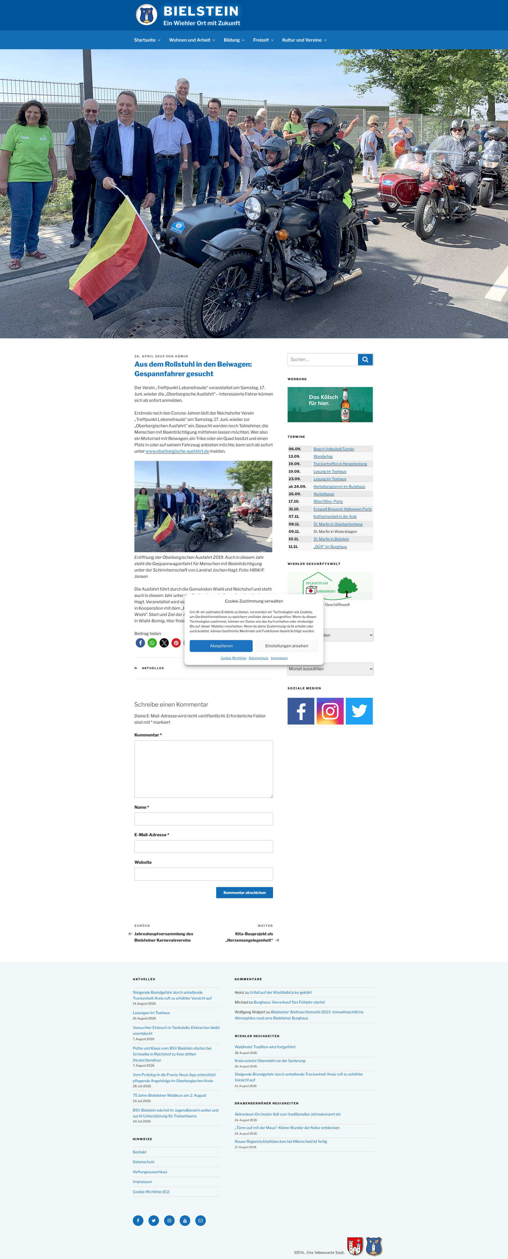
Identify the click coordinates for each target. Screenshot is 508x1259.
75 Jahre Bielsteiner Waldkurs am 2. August (169, 1095)
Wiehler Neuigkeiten (257, 1036)
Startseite (145, 40)
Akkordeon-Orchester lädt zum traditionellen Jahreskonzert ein (288, 1114)
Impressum (279, 658)
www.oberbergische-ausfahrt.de (177, 451)
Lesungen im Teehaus (151, 1012)
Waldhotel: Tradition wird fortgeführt (265, 1047)
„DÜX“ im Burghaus (330, 546)
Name (141, 807)
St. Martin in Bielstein (331, 539)
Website (143, 862)
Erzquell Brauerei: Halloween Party (343, 509)
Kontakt (139, 1152)
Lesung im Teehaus (330, 471)
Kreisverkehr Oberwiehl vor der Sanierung (270, 1060)
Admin (181, 356)
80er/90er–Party (328, 501)
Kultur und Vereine (302, 40)
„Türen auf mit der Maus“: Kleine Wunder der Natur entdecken (287, 1127)
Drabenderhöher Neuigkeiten (267, 1103)
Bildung (232, 40)
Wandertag (323, 456)
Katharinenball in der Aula (335, 516)
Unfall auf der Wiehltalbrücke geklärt (281, 992)
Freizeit (261, 40)
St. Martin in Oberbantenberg (338, 524)
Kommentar (148, 735)
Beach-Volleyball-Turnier (334, 449)
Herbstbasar (324, 494)
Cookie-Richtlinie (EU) (151, 1191)
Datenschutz (258, 658)
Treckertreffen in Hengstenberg (340, 463)
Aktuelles (153, 668)
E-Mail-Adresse (151, 834)
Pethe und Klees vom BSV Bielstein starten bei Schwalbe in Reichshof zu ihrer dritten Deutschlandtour (172, 1054)
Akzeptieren (221, 646)
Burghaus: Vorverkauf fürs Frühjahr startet (289, 1002)
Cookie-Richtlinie (233, 658)
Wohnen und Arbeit (189, 40)
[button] (140, 643)
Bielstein (201, 11)
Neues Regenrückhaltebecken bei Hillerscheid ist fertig (281, 1141)
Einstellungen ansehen (286, 646)
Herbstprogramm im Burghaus (339, 486)
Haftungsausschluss (150, 1172)
